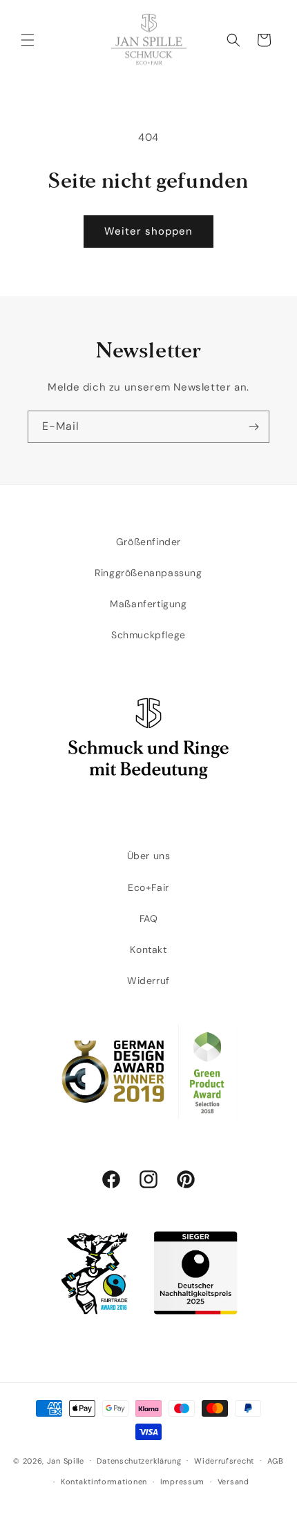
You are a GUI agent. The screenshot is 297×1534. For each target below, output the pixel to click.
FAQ (149, 918)
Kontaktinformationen (104, 1481)
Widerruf (148, 980)
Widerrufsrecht (224, 1461)
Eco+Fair (148, 887)
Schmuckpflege (148, 635)
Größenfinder (148, 541)
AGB (275, 1461)
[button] (27, 40)
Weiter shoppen (148, 231)
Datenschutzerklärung (139, 1461)
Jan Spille (65, 1460)
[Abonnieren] (253, 427)
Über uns (149, 855)
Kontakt (148, 949)
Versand (233, 1481)
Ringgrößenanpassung (148, 573)
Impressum (182, 1481)
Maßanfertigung (148, 604)
